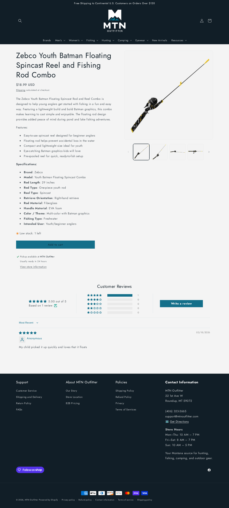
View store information (33, 267)
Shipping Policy (125, 390)
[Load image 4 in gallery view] (195, 152)
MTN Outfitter (31, 499)
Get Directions (179, 421)
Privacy (120, 403)
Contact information (104, 499)
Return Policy (23, 403)
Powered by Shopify (48, 499)
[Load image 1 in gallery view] (141, 152)
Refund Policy (123, 397)
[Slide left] (128, 152)
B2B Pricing (73, 403)
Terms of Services (126, 409)
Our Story (71, 390)
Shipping (20, 90)
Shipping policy (144, 499)
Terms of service (125, 499)
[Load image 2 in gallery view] (159, 152)
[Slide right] (209, 152)
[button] (20, 21)
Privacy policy (68, 499)
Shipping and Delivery (29, 397)
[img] (28, 333)
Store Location (74, 397)
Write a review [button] (181, 303)
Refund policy (85, 499)
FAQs (19, 409)
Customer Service (26, 390)
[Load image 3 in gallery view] (177, 152)
